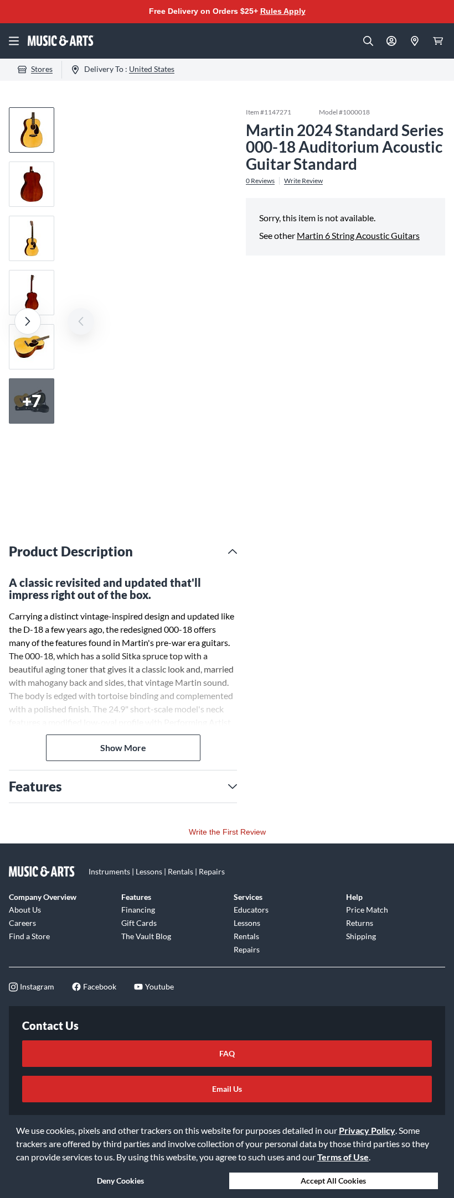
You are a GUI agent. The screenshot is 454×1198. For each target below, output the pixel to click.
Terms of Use (343, 1157)
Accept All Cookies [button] (333, 1180)
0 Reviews (260, 181)
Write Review (303, 181)
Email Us (227, 1088)
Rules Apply (283, 11)
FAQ (227, 1053)
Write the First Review (227, 831)
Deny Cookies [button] (120, 1180)
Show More (123, 747)
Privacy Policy (367, 1130)
